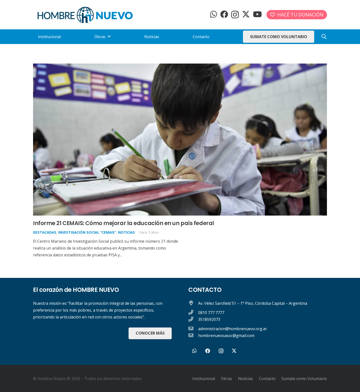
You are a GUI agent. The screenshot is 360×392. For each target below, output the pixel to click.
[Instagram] (235, 14)
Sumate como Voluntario (304, 378)
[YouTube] (257, 14)
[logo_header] (85, 14)
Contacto (267, 378)
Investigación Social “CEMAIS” (87, 232)
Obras (226, 378)
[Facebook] (224, 14)
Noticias (126, 232)
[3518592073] (193, 319)
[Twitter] (246, 14)
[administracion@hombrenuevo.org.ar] (193, 328)
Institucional (203, 378)
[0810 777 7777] (193, 312)
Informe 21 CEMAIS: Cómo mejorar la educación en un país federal (123, 223)
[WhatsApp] (213, 14)
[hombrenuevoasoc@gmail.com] (193, 335)
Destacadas (44, 232)
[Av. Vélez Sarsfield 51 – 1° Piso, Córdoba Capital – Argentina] (193, 303)
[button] (324, 36)
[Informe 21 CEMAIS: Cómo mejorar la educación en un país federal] (180, 67)
